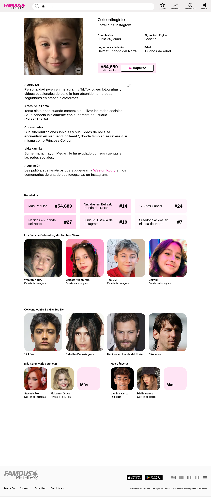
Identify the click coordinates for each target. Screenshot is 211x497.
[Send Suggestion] (129, 85)
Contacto (24, 488)
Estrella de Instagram (114, 25)
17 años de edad (157, 51)
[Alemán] (205, 477)
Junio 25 (104, 39)
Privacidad (40, 488)
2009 (117, 39)
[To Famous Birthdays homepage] (14, 6)
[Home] (54, 475)
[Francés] (189, 477)
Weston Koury (104, 170)
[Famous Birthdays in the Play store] (154, 477)
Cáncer (150, 39)
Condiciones (57, 488)
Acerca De (9, 488)
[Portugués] (181, 477)
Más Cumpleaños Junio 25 (41, 363)
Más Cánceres (120, 363)
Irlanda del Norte (123, 51)
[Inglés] (173, 477)
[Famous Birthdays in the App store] (134, 477)
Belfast (103, 51)
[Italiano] (197, 477)
